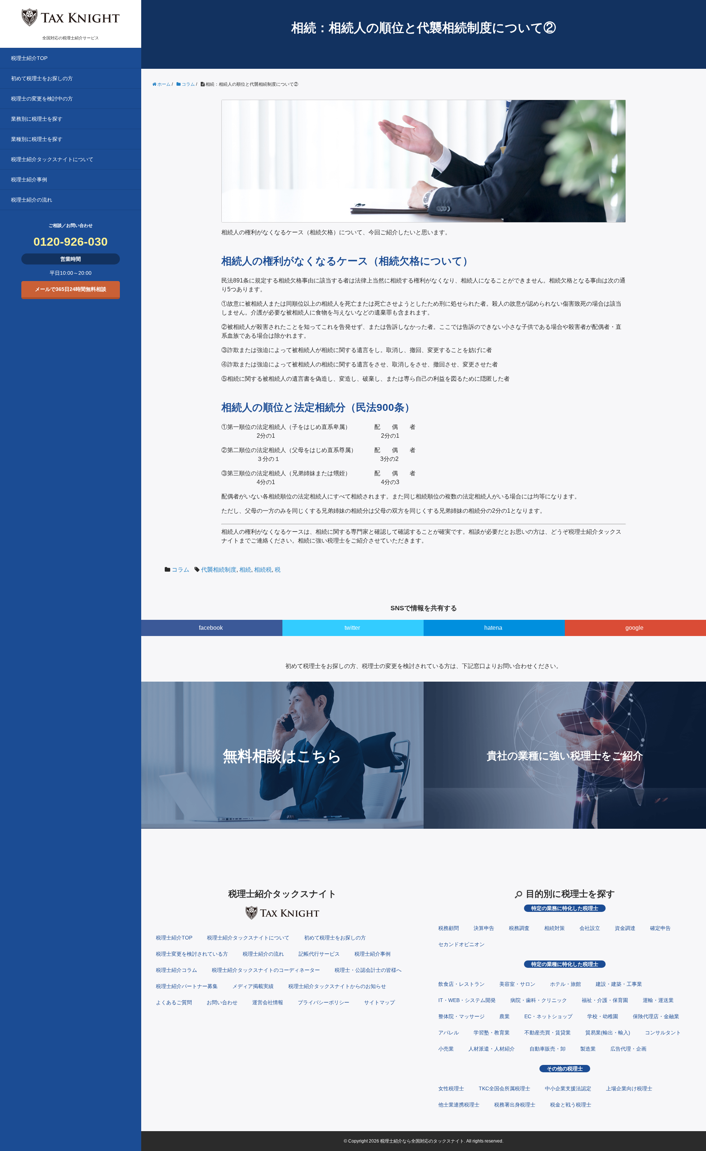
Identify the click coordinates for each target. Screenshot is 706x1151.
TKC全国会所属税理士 (504, 1088)
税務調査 (519, 928)
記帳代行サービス (319, 954)
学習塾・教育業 (492, 1032)
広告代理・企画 (628, 1049)
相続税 (263, 569)
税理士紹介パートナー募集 (187, 986)
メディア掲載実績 (253, 986)
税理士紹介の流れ (31, 200)
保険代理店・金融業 (656, 1016)
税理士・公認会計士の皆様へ (368, 970)
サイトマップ (379, 1002)
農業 (504, 1016)
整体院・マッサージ (461, 1016)
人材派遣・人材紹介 (491, 1049)
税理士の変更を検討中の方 (42, 99)
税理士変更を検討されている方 (192, 954)
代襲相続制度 (218, 569)
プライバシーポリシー (323, 1002)
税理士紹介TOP (29, 58)
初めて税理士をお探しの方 (42, 78)
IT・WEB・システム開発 (467, 1000)
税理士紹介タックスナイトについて (52, 159)
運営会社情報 (267, 1002)
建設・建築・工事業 (619, 984)
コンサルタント (663, 1032)
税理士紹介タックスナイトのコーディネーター (266, 970)
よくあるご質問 (174, 1002)
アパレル (448, 1032)
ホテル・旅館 (565, 984)
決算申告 (484, 928)
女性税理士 (451, 1088)
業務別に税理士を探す (37, 119)
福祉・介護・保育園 (605, 1000)
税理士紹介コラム (176, 970)
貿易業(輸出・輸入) (607, 1032)
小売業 (446, 1049)
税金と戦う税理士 (570, 1105)
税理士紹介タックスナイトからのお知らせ (337, 986)
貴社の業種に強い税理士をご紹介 (565, 755)
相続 (245, 569)
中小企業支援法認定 (568, 1088)
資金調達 (625, 928)
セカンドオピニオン (461, 944)
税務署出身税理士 (514, 1105)
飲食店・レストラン (461, 984)
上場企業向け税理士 (629, 1088)
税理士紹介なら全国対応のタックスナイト (422, 1141)
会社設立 (590, 928)
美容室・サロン (517, 984)
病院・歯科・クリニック (538, 1000)
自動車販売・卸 (548, 1049)
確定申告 (660, 928)
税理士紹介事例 (29, 179)
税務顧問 (448, 928)
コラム (180, 569)
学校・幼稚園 (602, 1016)
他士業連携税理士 (458, 1105)
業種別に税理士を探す (37, 139)
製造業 (588, 1049)
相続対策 (554, 928)
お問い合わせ (222, 1002)
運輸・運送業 (658, 1000)
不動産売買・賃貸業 (547, 1032)
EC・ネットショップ (548, 1016)
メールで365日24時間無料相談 (70, 289)
